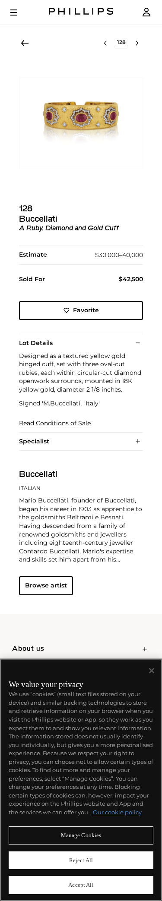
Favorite (86, 310)
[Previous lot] (105, 43)
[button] (81, 123)
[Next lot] (137, 43)
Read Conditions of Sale (55, 423)
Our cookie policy (117, 812)
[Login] (146, 12)
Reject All (81, 860)
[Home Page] (81, 12)
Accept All (80, 885)
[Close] (151, 670)
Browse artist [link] (46, 585)
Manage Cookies (81, 835)
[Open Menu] (19, 12)
